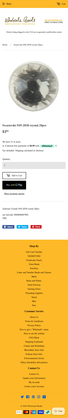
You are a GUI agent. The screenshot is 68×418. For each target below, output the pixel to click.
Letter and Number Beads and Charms (34, 272)
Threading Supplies (34, 293)
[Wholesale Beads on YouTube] (44, 397)
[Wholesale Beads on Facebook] (27, 397)
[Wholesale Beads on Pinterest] (33, 397)
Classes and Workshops (34, 346)
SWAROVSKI (34, 256)
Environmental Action (34, 358)
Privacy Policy (34, 325)
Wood (34, 297)
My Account (34, 382)
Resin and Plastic (34, 281)
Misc (34, 301)
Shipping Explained (34, 342)
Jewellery (34, 268)
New (34, 305)
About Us (34, 317)
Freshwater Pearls (34, 260)
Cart (63, 4)
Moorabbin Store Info (34, 350)
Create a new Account (34, 386)
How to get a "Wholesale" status (34, 329)
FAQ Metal (34, 337)
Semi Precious (34, 285)
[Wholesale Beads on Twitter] (22, 397)
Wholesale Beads (35, 406)
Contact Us (34, 374)
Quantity (6, 159)
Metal (34, 276)
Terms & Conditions (34, 321)
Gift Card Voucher (34, 252)
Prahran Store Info (34, 354)
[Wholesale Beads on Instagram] (38, 397)
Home (4, 45)
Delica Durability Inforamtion (34, 362)
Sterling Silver (34, 289)
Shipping (19, 150)
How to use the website (34, 333)
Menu (8, 4)
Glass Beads (34, 264)
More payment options (14, 193)
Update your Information (34, 378)
